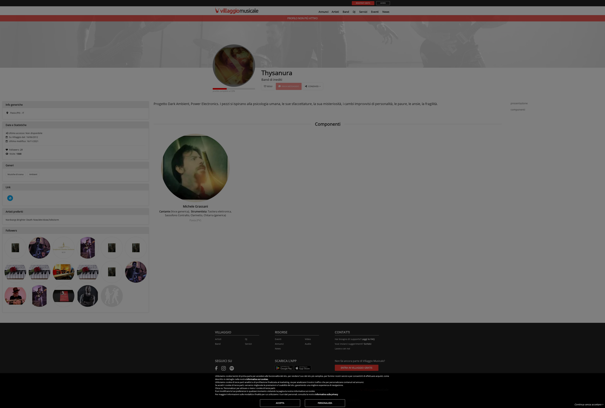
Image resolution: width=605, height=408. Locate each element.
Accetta (280, 403)
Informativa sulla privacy (326, 394)
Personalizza (325, 403)
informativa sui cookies (257, 379)
